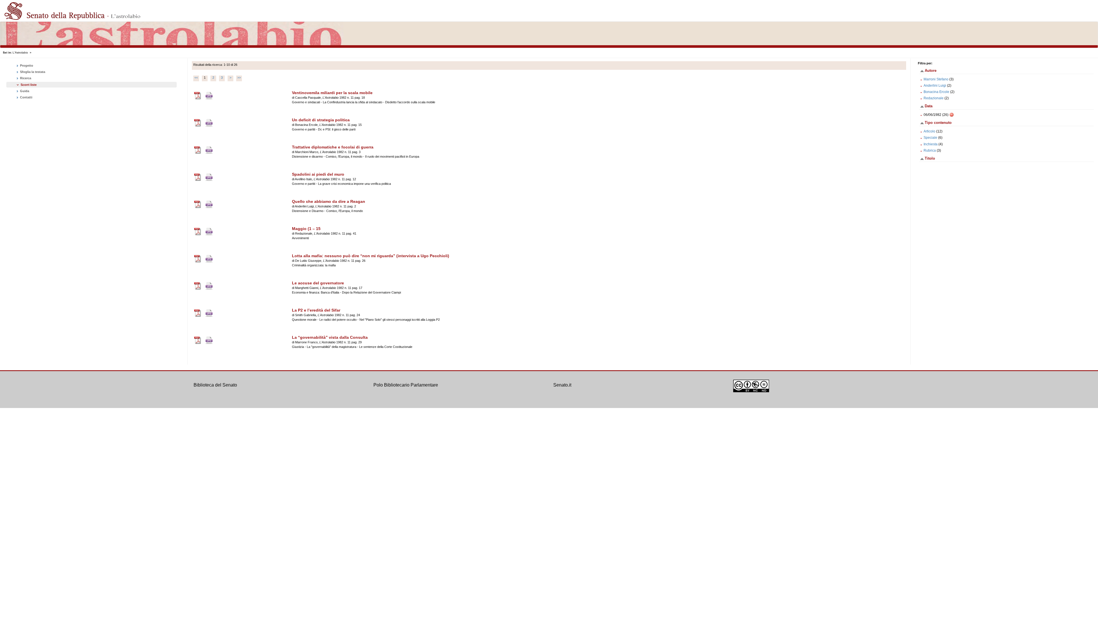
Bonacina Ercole (936, 92)
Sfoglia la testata (32, 72)
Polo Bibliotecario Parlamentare (405, 385)
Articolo (929, 131)
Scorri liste (29, 84)
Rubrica (930, 150)
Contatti (25, 97)
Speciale (930, 138)
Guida (24, 91)
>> (239, 77)
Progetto (26, 65)
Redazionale (934, 98)
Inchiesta (931, 144)
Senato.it (562, 385)
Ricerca (25, 78)
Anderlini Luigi (935, 86)
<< (196, 77)
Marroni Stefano (936, 79)
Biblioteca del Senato (215, 385)
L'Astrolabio (20, 52)
